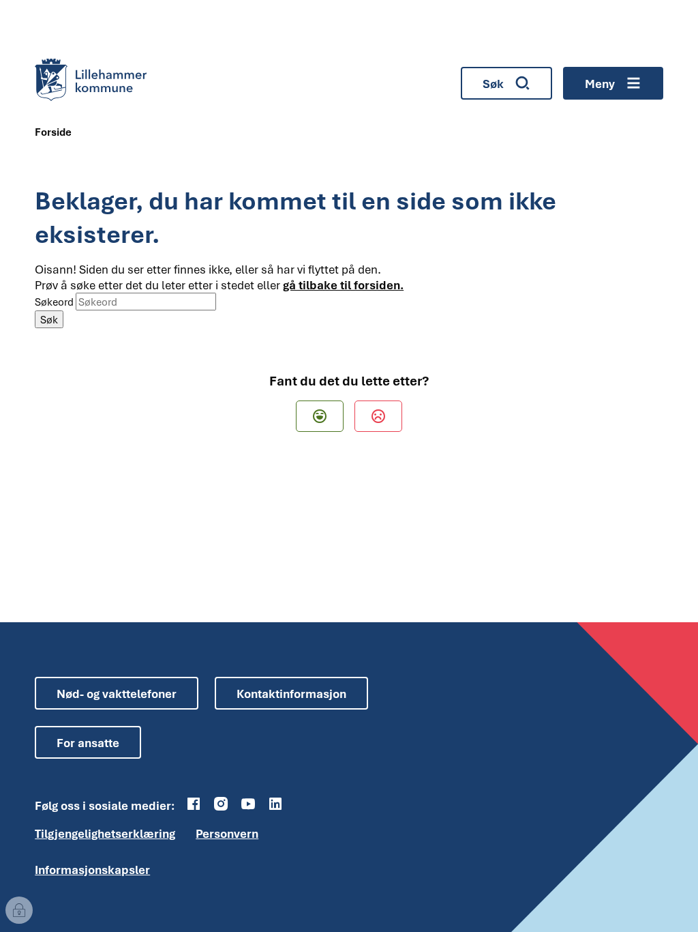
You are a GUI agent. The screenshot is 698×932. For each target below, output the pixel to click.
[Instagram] (221, 804)
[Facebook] (193, 804)
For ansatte (88, 743)
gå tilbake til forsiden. (343, 285)
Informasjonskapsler (92, 869)
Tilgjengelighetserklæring (105, 833)
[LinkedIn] (275, 804)
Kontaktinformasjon (291, 693)
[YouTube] (248, 804)
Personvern (227, 833)
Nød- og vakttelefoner (117, 693)
